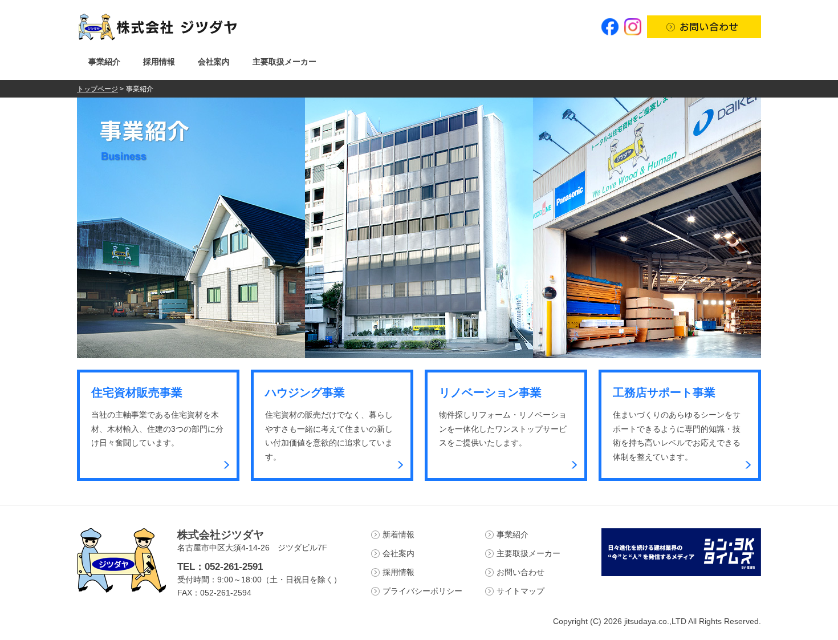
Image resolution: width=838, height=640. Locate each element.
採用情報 (159, 61)
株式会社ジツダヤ (220, 535)
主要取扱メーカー (284, 61)
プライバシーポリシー (422, 591)
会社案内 (214, 61)
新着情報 (398, 534)
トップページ (97, 89)
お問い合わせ (520, 572)
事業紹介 (104, 61)
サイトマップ (520, 591)
